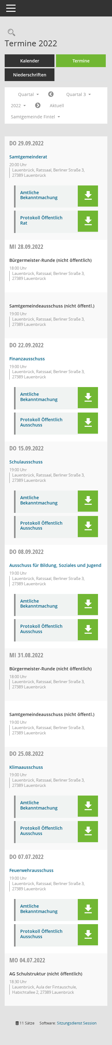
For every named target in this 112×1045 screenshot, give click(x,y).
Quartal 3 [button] (76, 94)
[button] (88, 196)
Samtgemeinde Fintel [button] (33, 117)
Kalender (29, 61)
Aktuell (57, 105)
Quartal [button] (26, 94)
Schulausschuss (26, 462)
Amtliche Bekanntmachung (39, 195)
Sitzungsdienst (76, 1023)
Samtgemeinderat (28, 157)
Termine (81, 61)
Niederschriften (29, 75)
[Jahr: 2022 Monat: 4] (51, 94)
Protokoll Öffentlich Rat (41, 220)
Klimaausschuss (26, 767)
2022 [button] (16, 105)
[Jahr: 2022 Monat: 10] (37, 105)
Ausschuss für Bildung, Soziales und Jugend (55, 565)
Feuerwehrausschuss (31, 870)
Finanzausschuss (27, 359)
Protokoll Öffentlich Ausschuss (41, 422)
